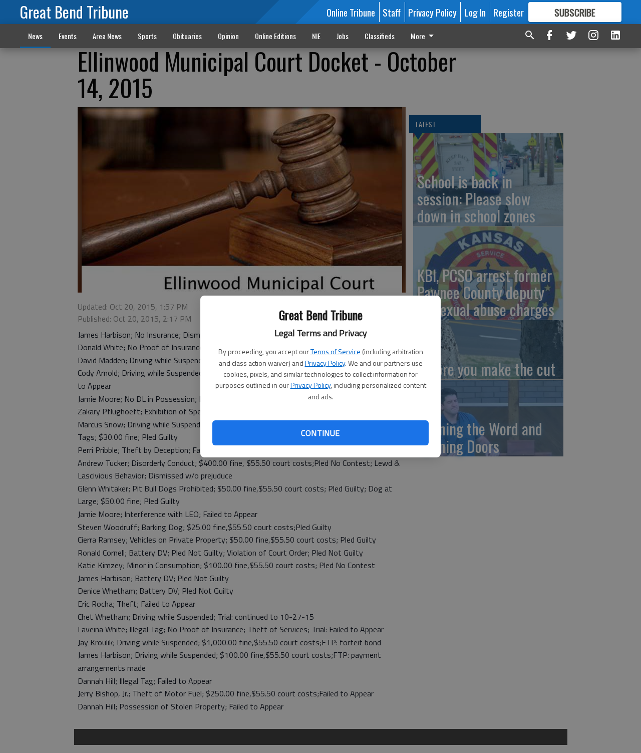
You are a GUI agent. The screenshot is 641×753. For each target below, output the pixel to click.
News (35, 36)
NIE (316, 36)
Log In (475, 12)
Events (68, 36)
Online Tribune (351, 12)
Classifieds (380, 36)
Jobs (343, 36)
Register (508, 12)
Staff (392, 12)
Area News (107, 36)
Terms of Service (335, 351)
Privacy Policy (325, 363)
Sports (147, 36)
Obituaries (187, 36)
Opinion (228, 36)
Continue (320, 433)
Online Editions (275, 36)
